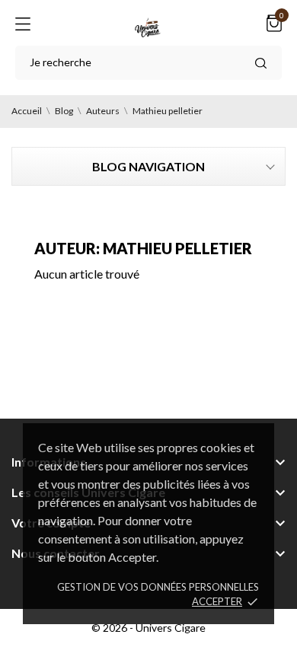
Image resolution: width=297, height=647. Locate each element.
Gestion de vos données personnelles (158, 587)
